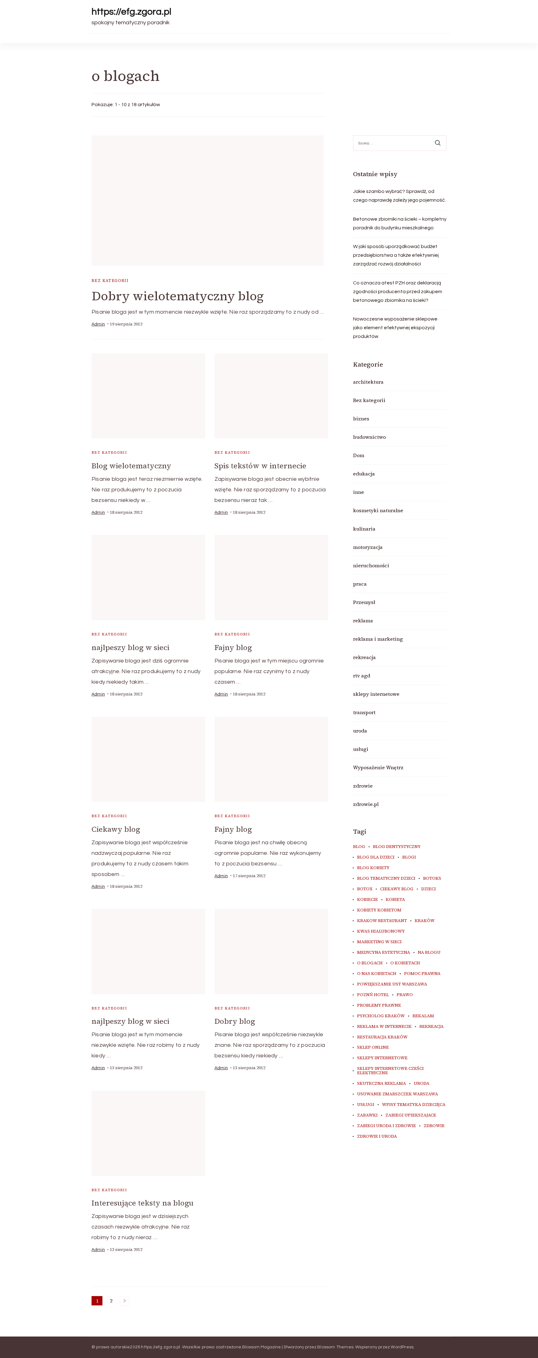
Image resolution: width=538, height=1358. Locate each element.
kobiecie (367, 899)
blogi (409, 857)
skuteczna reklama (381, 1083)
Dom (358, 455)
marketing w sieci (379, 942)
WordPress (402, 1347)
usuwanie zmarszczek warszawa (397, 1094)
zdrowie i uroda (377, 1136)
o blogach (370, 963)
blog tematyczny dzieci (386, 878)
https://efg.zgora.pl (131, 11)
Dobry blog (235, 1021)
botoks (432, 878)
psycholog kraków (381, 1016)
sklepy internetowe (376, 694)
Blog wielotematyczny (131, 466)
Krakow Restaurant (382, 921)
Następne (124, 1300)
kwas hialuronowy (381, 931)
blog (359, 847)
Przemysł (364, 602)
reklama (363, 620)
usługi (360, 749)
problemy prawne (379, 1005)
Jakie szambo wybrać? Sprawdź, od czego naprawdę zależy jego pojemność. (399, 196)
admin (98, 324)
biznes (361, 418)
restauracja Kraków (382, 1037)
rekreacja (364, 657)
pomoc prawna (422, 974)
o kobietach (405, 963)
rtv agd (361, 675)
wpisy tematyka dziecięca (414, 1105)
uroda (360, 730)
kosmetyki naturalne (378, 510)
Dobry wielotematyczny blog (178, 296)
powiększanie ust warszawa (392, 984)
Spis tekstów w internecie (260, 466)
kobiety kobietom (379, 910)
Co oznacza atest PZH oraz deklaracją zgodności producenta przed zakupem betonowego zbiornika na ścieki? (397, 291)
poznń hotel (373, 995)
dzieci (428, 889)
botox (364, 889)
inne (358, 492)
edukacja (364, 473)
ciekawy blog (396, 889)
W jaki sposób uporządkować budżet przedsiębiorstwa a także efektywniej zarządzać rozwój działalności (396, 255)
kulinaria (364, 528)
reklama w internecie (384, 1026)
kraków (425, 921)
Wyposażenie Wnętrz (378, 767)
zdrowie (363, 785)
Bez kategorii (110, 280)
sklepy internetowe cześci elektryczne (390, 1070)
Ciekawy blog (116, 829)
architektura (368, 381)
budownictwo (369, 436)
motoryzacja (368, 547)
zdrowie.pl (366, 804)
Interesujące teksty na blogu (143, 1203)
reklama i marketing (378, 638)
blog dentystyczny (397, 847)
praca (360, 583)
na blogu (429, 952)
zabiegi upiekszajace (410, 1115)
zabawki (367, 1115)
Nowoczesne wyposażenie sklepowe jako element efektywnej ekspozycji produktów (395, 327)
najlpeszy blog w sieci (130, 647)
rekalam (423, 1016)
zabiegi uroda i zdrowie (386, 1126)
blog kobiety (373, 868)
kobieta (395, 899)
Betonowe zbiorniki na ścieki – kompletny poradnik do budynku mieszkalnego (399, 223)
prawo (405, 995)
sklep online (373, 1047)
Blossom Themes (335, 1347)
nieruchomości (371, 565)
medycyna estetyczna (383, 952)
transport (364, 712)
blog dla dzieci (375, 857)
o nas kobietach (376, 974)
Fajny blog (233, 647)
